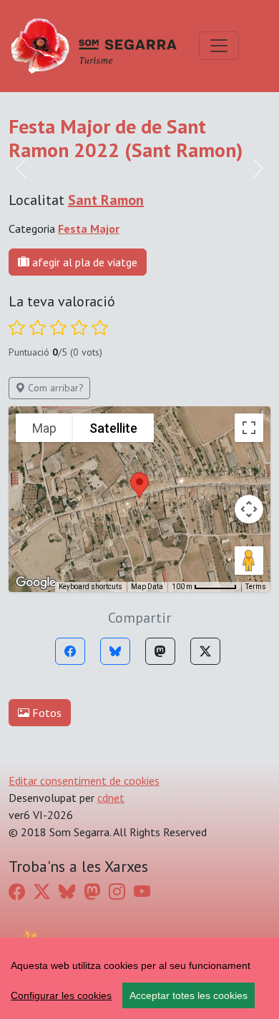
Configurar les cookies (61, 995)
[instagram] (117, 891)
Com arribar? (54, 387)
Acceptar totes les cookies (188, 995)
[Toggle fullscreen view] (249, 427)
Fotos (45, 713)
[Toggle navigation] (219, 45)
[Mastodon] (160, 651)
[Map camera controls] (249, 509)
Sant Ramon (106, 200)
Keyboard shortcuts (90, 587)
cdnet (110, 797)
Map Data (147, 587)
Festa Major (88, 228)
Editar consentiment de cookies (84, 780)
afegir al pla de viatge (83, 262)
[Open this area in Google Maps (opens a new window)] (35, 582)
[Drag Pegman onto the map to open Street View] (249, 560)
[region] (139, 978)
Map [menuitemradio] (44, 428)
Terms (255, 587)
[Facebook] (70, 651)
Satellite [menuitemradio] (113, 428)
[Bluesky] (115, 651)
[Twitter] (205, 651)
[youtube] (142, 891)
